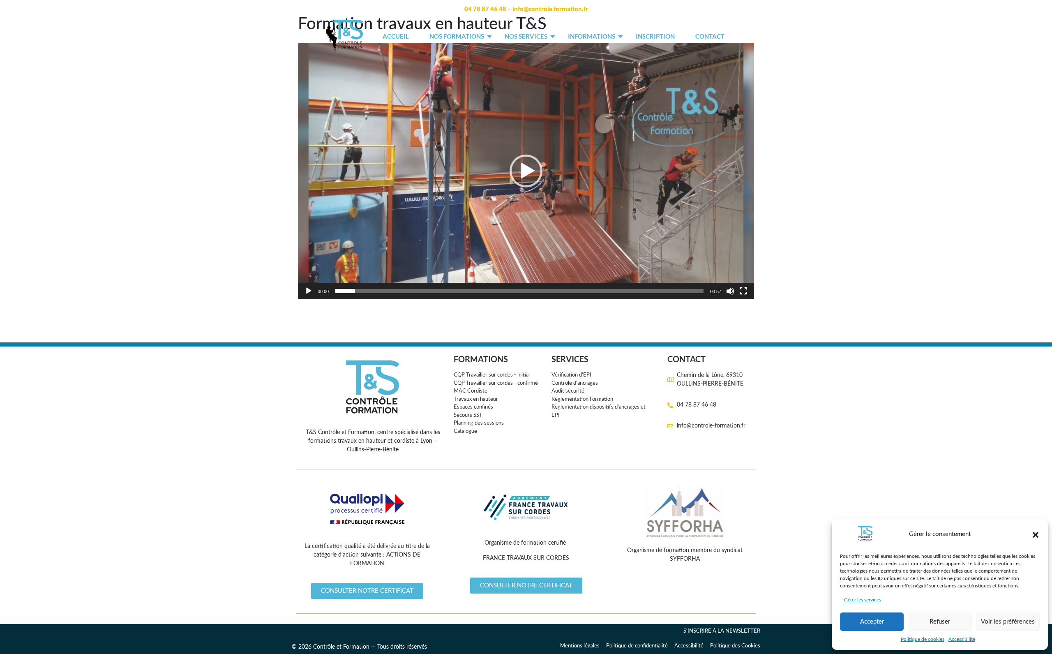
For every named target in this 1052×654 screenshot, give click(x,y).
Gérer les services (862, 599)
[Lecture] (309, 291)
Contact (709, 36)
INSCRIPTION (655, 36)
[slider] (519, 291)
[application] (526, 171)
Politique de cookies (922, 639)
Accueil (396, 36)
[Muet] (730, 291)
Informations (591, 36)
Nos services (526, 36)
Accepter (872, 622)
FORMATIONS (481, 359)
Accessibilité (961, 639)
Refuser (940, 622)
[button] (1035, 535)
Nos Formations (456, 36)
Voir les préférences (1008, 622)
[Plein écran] (743, 291)
